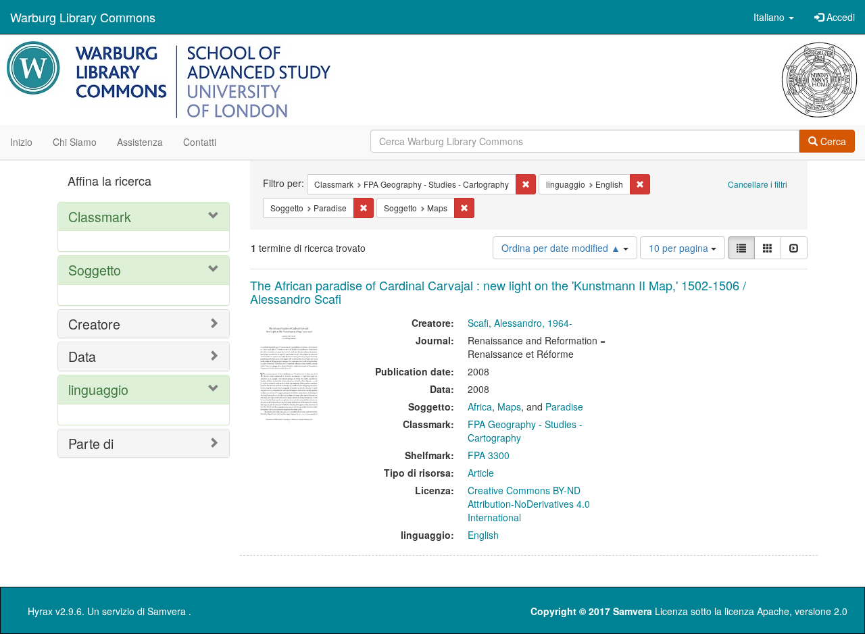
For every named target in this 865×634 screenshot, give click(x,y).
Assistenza (140, 142)
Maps (509, 406)
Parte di (91, 443)
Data (82, 356)
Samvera (166, 611)
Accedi (839, 17)
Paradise (564, 406)
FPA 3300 (489, 455)
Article (481, 472)
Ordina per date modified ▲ (562, 248)
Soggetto (94, 270)
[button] (773, 17)
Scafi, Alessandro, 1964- (520, 322)
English (483, 534)
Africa (480, 406)
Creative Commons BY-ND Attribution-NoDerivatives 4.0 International (529, 503)
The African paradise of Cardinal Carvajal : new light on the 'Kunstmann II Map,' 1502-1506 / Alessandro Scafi (498, 291)
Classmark (99, 216)
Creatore (94, 324)
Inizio (21, 142)
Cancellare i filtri (757, 184)
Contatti (199, 142)
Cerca (832, 141)
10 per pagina (680, 248)
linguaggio (98, 389)
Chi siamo (75, 142)
